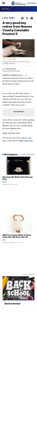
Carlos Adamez (10, 69)
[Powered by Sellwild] (32, 274)
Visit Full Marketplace (28, 154)
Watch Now (31, 3)
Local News (8, 18)
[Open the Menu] (3, 3)
